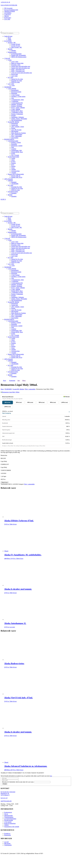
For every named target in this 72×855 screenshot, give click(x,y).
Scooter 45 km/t (15, 46)
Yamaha (13, 169)
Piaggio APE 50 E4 (16, 177)
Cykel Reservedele (13, 141)
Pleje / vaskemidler (16, 136)
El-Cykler (10, 77)
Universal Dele (15, 171)
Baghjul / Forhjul (16, 142)
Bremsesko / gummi (16, 145)
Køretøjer (14, 182)
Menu (24, 380)
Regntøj (13, 115)
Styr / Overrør (15, 155)
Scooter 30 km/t (15, 44)
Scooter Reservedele (13, 156)
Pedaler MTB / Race (17, 110)
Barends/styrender (16, 91)
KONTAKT (7, 17)
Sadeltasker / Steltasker (17, 117)
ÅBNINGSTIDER (9, 11)
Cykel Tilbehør (12, 88)
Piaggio (13, 166)
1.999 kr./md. (7, 406)
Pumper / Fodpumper (17, 114)
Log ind (6, 842)
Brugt (9, 38)
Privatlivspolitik (8, 820)
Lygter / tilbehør (15, 109)
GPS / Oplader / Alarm (17, 126)
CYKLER (7, 58)
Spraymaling (14, 137)
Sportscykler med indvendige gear (20, 66)
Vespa (13, 168)
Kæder (13, 153)
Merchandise (14, 131)
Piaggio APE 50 (15, 175)
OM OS (6, 16)
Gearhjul (13, 149)
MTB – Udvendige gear (18, 71)
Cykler (10, 60)
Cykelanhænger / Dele (17, 99)
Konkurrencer (8, 812)
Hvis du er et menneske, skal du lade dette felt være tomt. (18, 782)
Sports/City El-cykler (17, 79)
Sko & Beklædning (16, 120)
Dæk (12, 147)
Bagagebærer (15, 90)
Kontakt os (7, 833)
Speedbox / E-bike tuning (18, 96)
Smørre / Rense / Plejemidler (19, 118)
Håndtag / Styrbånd (16, 104)
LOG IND (7, 19)
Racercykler (14, 74)
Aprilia (13, 158)
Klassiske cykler (15, 65)
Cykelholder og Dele (17, 112)
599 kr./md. (42, 402)
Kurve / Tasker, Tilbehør (18, 107)
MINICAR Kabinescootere (18, 57)
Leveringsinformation (10, 818)
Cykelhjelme (14, 101)
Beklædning (14, 123)
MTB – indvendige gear (18, 69)
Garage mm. (14, 125)
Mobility (10, 49)
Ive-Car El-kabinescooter (11, 9)
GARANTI (7, 14)
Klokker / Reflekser (16, 106)
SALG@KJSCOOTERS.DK (9, 5)
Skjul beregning (6, 413)
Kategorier (12, 380)
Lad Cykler (14, 76)
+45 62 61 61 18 (5, 2)
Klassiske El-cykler (16, 80)
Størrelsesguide (8, 815)
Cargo (13, 85)
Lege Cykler (14, 61)
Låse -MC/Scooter (16, 130)
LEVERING (7, 13)
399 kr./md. (19, 402)
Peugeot (13, 163)
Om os (6, 814)
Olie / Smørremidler (16, 134)
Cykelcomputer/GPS (17, 103)
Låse (12, 98)
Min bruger (7, 843)
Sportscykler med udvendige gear (20, 68)
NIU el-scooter (8, 8)
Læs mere (12, 627)
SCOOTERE (8, 41)
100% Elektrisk (8, 179)
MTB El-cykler (15, 82)
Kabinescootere (12, 52)
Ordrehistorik (8, 845)
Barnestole (14, 93)
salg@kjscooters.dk (6, 801)
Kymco (13, 161)
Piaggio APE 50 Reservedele (16, 174)
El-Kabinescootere (16, 53)
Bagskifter (14, 144)
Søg (18, 380)
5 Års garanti (7, 822)
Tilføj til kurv (4, 482)
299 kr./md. (8, 402)
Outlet (9, 39)
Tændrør (13, 172)
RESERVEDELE (9, 139)
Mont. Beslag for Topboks (18, 133)
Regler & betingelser (10, 823)
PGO (12, 164)
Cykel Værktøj (15, 95)
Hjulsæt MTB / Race (17, 152)
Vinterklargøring (8, 817)
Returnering (7, 835)
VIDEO (6, 825)
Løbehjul (10, 180)
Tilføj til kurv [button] (13, 524)
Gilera (13, 160)
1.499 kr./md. (64, 402)
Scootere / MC (12, 42)
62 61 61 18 (4, 798)
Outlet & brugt (8, 36)
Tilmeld (4, 784)
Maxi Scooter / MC (16, 47)
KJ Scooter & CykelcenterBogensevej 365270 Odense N (8, 793)
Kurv (4, 380)
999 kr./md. (53, 402)
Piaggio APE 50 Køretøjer (18, 55)
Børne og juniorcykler (17, 63)
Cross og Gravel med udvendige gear (21, 72)
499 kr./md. (30, 402)
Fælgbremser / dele (16, 150)
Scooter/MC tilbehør (13, 122)
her (51, 776)
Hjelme (13, 128)
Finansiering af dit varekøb (11, 826)
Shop (2, 389)
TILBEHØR (7, 87)
